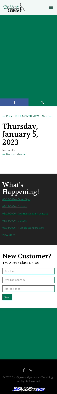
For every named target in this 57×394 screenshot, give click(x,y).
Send (7, 297)
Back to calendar (16, 154)
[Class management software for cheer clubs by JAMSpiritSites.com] (29, 389)
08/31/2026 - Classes (14, 220)
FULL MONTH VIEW (27, 116)
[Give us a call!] (42, 102)
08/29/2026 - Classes (14, 206)
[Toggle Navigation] (51, 7)
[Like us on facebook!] (14, 102)
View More (8, 235)
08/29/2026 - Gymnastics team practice (25, 213)
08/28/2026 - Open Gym (16, 199)
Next (45, 116)
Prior (9, 116)
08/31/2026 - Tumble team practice (23, 227)
